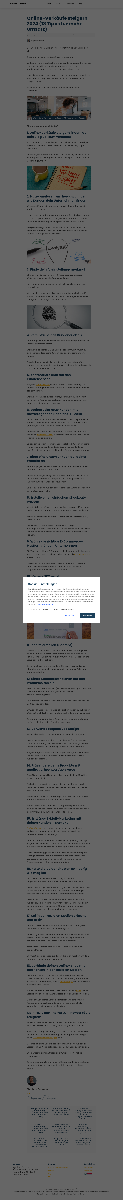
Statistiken (45, 609)
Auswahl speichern (71, 615)
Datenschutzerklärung (45, 604)
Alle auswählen (87, 615)
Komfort (55, 609)
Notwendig (33, 609)
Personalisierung (68, 609)
